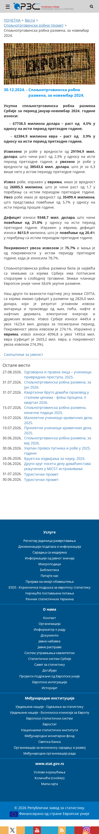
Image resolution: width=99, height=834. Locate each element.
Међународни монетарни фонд (49, 736)
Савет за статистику (49, 664)
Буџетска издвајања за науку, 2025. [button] (55, 458)
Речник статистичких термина (50, 599)
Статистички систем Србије (49, 659)
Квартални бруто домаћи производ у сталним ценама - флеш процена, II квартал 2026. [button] (56, 397)
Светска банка (49, 742)
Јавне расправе (49, 647)
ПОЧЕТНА (12, 20)
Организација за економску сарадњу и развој (50, 747)
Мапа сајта (49, 784)
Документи (49, 635)
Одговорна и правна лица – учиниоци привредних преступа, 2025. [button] (57, 374)
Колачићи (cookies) (49, 778)
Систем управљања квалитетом (49, 653)
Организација (49, 624)
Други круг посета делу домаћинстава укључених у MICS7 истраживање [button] (57, 466)
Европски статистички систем (49, 718)
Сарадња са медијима (49, 552)
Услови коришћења (49, 772)
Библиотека (49, 570)
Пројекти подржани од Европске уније (49, 676)
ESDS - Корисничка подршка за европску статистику (50, 587)
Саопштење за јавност (23, 354)
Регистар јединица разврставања (49, 541)
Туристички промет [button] (41, 474)
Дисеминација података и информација (49, 546)
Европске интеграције (49, 682)
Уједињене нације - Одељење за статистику (49, 707)
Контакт (49, 618)
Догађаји (49, 670)
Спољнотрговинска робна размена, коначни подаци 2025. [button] (55, 410)
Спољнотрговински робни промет (34, 25)
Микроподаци (49, 564)
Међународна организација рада (49, 753)
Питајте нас (49, 576)
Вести (30, 20)
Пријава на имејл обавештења (50, 581)
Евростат (50, 724)
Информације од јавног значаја (49, 558)
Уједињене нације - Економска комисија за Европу (49, 712)
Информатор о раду (49, 629)
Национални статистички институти (49, 730)
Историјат (49, 688)
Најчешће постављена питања (49, 593)
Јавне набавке (49, 641)
